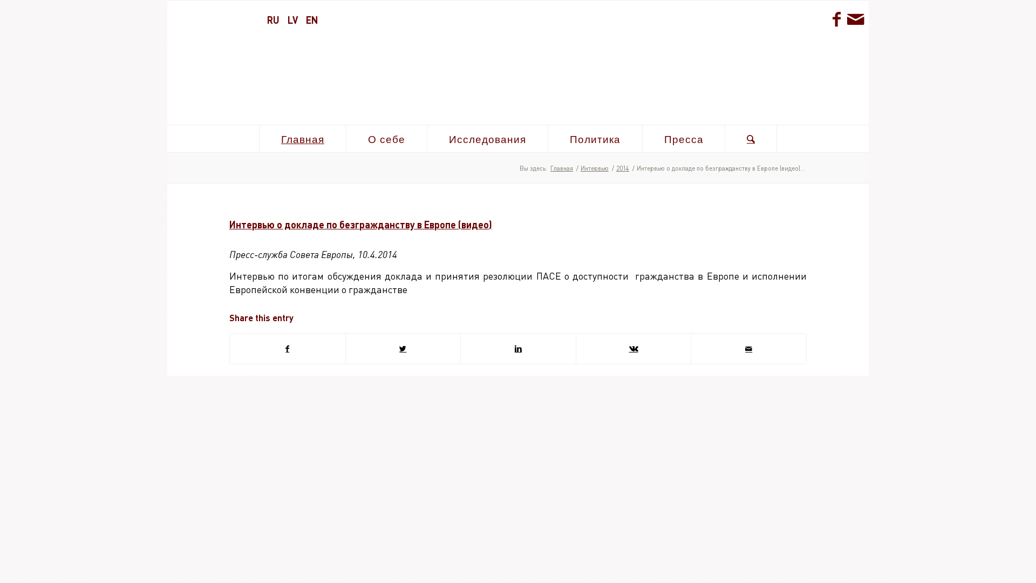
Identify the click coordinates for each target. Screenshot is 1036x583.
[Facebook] (836, 19)
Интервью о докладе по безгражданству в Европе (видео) (360, 225)
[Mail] (855, 19)
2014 (622, 168)
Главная (561, 168)
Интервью (595, 168)
